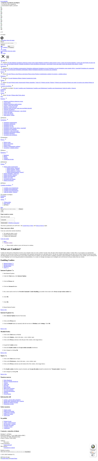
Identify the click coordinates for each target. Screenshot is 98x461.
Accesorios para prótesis (9, 179)
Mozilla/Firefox (7, 266)
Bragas (2, 91)
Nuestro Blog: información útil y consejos (14, 401)
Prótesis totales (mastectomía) (11, 166)
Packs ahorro (7, 203)
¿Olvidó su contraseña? (13, 223)
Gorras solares (7, 102)
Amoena (6, 383)
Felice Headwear (8, 380)
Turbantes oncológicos (9, 109)
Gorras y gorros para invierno (11, 105)
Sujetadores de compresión (10, 129)
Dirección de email (5, 451)
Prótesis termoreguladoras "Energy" (15, 172)
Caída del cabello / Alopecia (10, 192)
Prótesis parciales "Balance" (10, 175)
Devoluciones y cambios (10, 424)
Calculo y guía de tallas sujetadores (12, 399)
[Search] (1, 43)
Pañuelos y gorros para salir (10, 107)
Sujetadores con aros (9, 126)
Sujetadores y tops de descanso (11, 130)
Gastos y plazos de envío (10, 422)
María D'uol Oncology (9, 388)
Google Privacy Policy (28, 225)
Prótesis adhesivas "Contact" (14, 171)
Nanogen (6, 392)
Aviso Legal (7, 415)
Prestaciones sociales (9, 404)
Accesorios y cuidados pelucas (11, 147)
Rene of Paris (7, 387)
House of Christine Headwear (11, 381)
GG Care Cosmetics (8, 389)
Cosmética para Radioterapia (11, 189)
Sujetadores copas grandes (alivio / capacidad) (15, 128)
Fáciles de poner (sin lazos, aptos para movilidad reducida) (18, 108)
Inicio (5, 241)
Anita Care (6, 384)
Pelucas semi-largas (8, 143)
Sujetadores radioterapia (9, 124)
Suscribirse (27, 451)
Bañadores (3, 76)
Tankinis (6, 158)
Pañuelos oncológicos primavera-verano (13, 101)
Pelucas (3, 71)
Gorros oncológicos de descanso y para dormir (15, 111)
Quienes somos (7, 410)
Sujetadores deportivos (9, 133)
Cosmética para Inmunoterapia (11, 190)
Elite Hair (6, 385)
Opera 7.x (6, 267)
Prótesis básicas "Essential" (13, 168)
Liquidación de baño (9, 159)
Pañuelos (3, 60)
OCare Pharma (7, 394)
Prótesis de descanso (9, 180)
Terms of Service (40, 225)
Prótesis (3, 80)
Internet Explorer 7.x (9, 263)
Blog (2, 96)
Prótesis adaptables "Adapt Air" (11, 173)
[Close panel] (2, 211)
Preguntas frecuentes (9, 425)
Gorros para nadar (8, 112)
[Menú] (95, 445)
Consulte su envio (8, 426)
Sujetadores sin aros (8, 125)
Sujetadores (4, 66)
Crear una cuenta (11, 51)
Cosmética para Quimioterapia (11, 188)
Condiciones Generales (9, 412)
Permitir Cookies (8, 242)
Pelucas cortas (7, 142)
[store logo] (7, 40)
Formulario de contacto (9, 447)
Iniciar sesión (4, 51)
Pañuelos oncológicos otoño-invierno (13, 104)
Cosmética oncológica (6, 86)
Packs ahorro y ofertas (9, 115)
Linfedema (3, 89)
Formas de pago (7, 421)
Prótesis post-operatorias (9, 176)
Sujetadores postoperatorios (10, 122)
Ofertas (2, 93)
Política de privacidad (9, 411)
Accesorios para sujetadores (10, 135)
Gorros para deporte (8, 113)
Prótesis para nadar (8, 177)
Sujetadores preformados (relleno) (12, 132)
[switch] (92, 455)
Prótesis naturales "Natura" (13, 169)
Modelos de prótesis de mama (11, 402)
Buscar (2, 44)
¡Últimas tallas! (7, 202)
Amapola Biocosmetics (9, 391)
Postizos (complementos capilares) (12, 146)
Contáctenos (7, 428)
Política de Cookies (8, 414)
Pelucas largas (7, 145)
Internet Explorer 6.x (9, 264)
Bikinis (5, 156)
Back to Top (4, 309)
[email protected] (8, 445)
